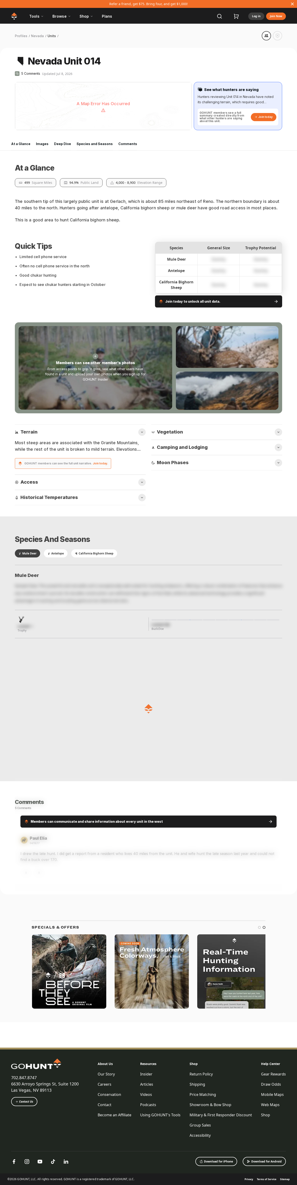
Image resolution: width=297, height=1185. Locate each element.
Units (52, 36)
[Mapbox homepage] (26, 126)
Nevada (37, 36)
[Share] (266, 35)
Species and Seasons (95, 144)
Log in (256, 16)
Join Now (276, 16)
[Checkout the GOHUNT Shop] (236, 16)
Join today (265, 117)
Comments (127, 144)
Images (42, 144)
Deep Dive (62, 144)
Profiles (21, 36)
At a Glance (20, 144)
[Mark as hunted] (277, 35)
